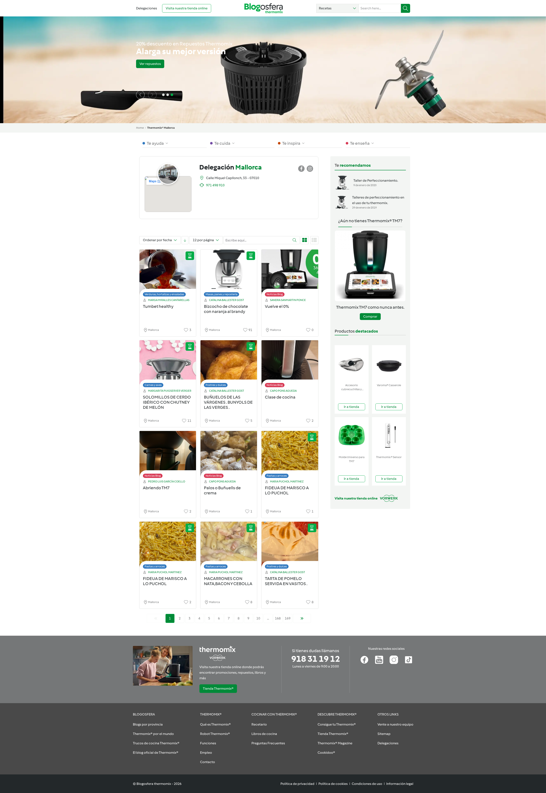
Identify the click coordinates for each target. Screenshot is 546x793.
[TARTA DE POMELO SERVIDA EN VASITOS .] (289, 546)
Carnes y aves (153, 385)
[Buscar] (405, 8)
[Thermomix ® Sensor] (388, 435)
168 (278, 618)
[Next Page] (302, 618)
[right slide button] (152, 95)
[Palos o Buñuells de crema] (228, 455)
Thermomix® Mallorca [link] (161, 127)
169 (287, 618)
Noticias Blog (275, 294)
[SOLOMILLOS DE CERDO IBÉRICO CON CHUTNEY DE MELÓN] (167, 365)
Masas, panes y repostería (221, 294)
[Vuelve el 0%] (289, 274)
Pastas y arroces (277, 475)
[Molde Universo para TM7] (351, 435)
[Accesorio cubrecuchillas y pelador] (351, 363)
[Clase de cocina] (289, 365)
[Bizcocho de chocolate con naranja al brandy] (228, 274)
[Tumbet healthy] (167, 274)
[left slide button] (140, 95)
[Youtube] (379, 660)
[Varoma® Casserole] (388, 363)
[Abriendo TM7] (167, 455)
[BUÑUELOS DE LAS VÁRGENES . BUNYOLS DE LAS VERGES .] (228, 365)
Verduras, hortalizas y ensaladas (164, 294)
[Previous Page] (156, 618)
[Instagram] (394, 660)
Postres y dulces (216, 385)
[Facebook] (364, 660)
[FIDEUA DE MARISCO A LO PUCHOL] (289, 455)
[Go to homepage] (263, 8)
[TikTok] (408, 660)
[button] (337, 8)
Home (140, 127)
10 (258, 618)
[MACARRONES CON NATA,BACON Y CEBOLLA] (228, 546)
